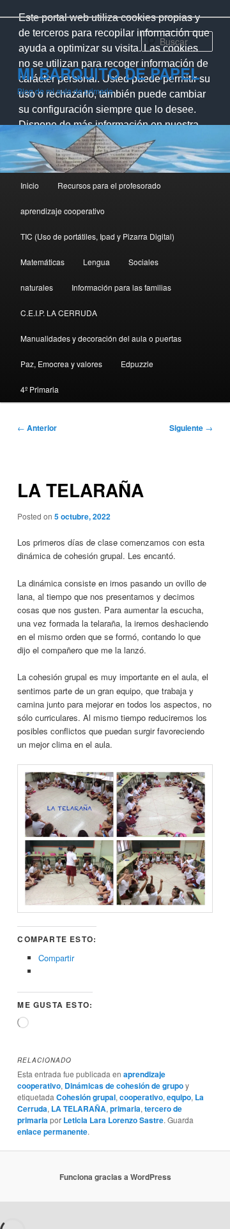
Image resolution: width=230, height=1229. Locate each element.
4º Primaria (39, 389)
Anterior (37, 427)
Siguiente (191, 427)
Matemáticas (42, 261)
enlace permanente (52, 1131)
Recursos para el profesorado (109, 185)
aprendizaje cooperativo (62, 210)
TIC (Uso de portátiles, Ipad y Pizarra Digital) (97, 236)
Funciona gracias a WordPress (115, 1176)
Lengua (96, 261)
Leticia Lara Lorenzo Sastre (113, 1120)
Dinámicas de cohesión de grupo (124, 1085)
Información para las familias (121, 287)
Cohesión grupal (86, 1097)
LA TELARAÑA (78, 1108)
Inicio (29, 185)
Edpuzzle (137, 363)
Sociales (143, 261)
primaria (125, 1108)
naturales (36, 287)
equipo (179, 1097)
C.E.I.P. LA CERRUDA (58, 312)
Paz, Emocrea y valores (61, 363)
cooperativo (141, 1097)
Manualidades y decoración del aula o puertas (100, 338)
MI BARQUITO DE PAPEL (108, 73)
